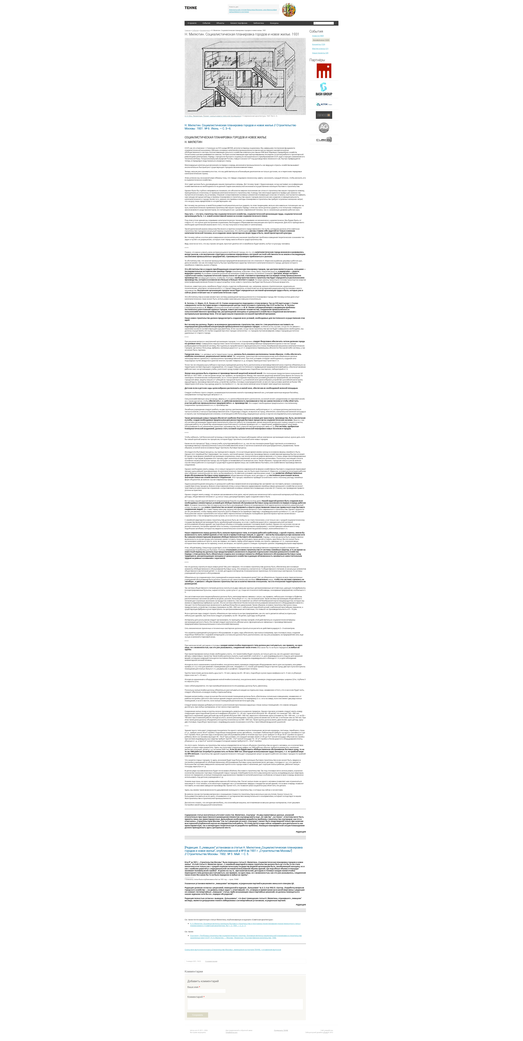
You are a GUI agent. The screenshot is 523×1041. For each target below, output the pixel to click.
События (206, 23)
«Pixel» (325, 1032)
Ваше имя (193, 987)
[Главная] (191, 8)
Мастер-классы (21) (320, 48)
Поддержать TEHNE (281, 1030)
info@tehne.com (231, 1032)
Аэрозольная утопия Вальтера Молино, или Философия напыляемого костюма (253, 10)
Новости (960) (318, 35)
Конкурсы (274, 23)
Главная (187, 30)
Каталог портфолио (238, 23)
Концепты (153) (318, 44)
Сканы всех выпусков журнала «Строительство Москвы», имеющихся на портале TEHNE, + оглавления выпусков (233, 949)
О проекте (192, 23)
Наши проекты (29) (320, 53)
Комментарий (196, 997)
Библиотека (259, 23)
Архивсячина (205, 30)
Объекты (220, 23)
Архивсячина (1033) (321, 40)
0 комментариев (211, 961)
